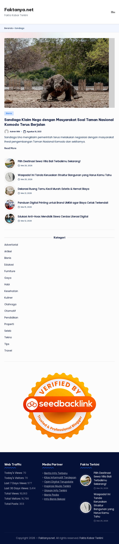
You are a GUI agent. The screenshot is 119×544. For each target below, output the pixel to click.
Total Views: (12, 493)
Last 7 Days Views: (16, 483)
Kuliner (8, 297)
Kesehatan (11, 291)
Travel (8, 350)
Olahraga (10, 304)
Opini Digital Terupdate (58, 482)
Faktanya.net (19, 9)
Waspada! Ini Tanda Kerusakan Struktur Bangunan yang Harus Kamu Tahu (65, 175)
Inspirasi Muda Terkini (57, 486)
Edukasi (9, 264)
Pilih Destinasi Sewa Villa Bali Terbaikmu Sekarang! (49, 161)
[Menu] (113, 12)
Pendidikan (11, 317)
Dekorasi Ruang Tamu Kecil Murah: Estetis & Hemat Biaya (53, 189)
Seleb (7, 331)
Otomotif (10, 311)
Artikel (8, 251)
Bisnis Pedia (51, 495)
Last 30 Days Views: (16, 488)
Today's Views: (13, 473)
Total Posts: (11, 504)
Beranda (8, 28)
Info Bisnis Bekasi (54, 499)
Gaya (7, 278)
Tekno (8, 337)
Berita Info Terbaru (55, 473)
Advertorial (11, 244)
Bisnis (9, 113)
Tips (6, 344)
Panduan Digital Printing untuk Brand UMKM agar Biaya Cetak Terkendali (63, 202)
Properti (9, 324)
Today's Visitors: (14, 478)
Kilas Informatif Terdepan (60, 477)
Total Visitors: (12, 498)
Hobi (7, 284)
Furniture (9, 271)
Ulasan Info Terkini (55, 490)
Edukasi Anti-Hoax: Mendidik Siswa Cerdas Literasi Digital (53, 216)
